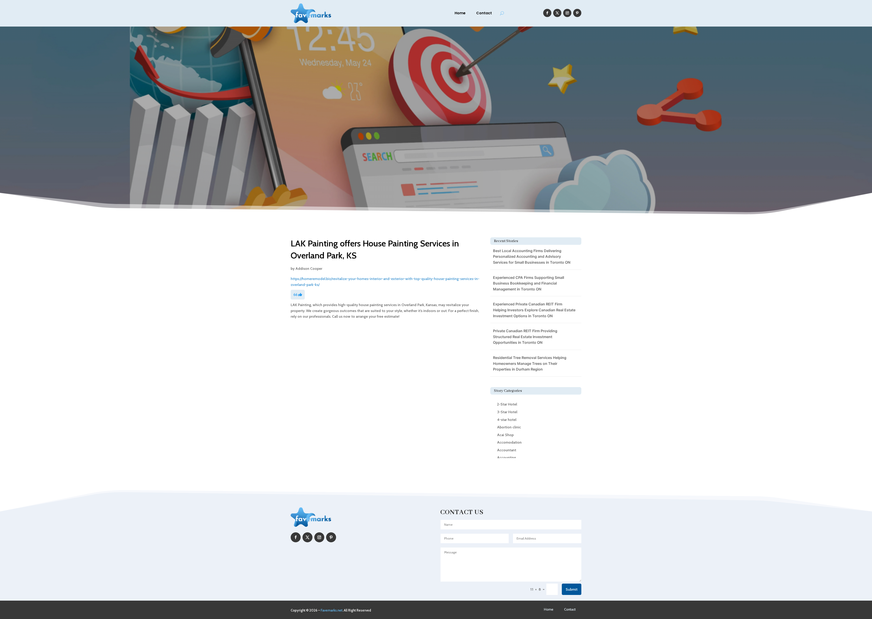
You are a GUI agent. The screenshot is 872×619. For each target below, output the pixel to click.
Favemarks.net (331, 610)
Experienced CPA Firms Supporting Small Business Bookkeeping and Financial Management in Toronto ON (528, 283)
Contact (484, 13)
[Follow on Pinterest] (577, 13)
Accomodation (509, 442)
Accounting (506, 457)
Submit (571, 589)
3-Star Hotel (507, 412)
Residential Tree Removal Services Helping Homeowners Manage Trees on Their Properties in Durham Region (529, 363)
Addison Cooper (308, 268)
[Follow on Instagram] (567, 13)
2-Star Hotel (507, 404)
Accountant (506, 450)
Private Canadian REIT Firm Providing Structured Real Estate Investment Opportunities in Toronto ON (525, 337)
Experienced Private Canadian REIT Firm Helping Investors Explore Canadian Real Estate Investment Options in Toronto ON (534, 310)
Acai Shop (505, 435)
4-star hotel (506, 420)
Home (460, 13)
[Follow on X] (557, 13)
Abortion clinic (509, 427)
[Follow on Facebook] (547, 13)
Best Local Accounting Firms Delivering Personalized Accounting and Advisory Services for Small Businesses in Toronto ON (531, 256)
